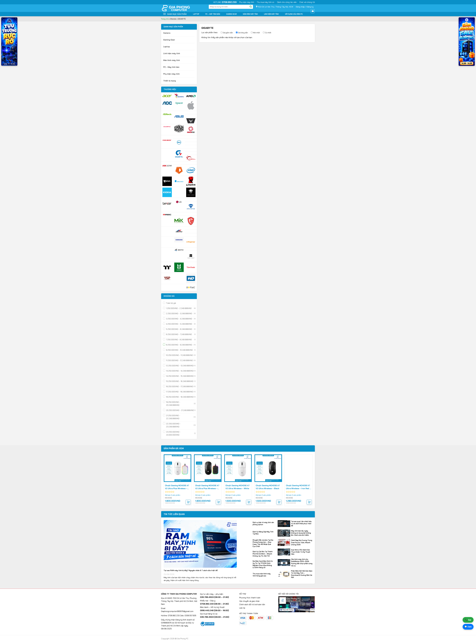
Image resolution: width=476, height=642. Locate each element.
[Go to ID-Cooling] (179, 170)
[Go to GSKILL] (191, 158)
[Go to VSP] (167, 278)
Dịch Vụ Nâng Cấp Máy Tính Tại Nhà (263, 533)
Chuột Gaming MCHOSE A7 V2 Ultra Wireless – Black (268, 487)
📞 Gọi (468, 620)
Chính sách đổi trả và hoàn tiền (252, 604)
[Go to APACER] (179, 103)
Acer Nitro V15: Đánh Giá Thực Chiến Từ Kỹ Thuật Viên (300, 552)
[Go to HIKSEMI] (167, 166)
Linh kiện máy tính (271, 14)
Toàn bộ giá (171, 303)
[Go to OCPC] (179, 231)
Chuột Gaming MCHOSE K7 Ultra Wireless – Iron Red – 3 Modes (298, 487)
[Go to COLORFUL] (167, 126)
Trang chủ (165, 19)
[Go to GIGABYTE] (179, 153)
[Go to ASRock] (167, 114)
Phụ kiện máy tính (246, 2)
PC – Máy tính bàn (212, 14)
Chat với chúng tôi (307, 2)
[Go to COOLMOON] (167, 140)
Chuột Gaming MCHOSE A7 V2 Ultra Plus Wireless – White (177, 487)
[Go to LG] (179, 202)
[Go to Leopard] (191, 192)
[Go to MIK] (179, 220)
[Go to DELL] (179, 142)
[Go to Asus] (179, 116)
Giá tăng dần (243, 33)
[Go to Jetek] (167, 181)
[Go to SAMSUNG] (179, 240)
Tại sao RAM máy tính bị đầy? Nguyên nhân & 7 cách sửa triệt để (191, 570)
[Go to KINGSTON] (191, 181)
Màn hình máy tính (250, 14)
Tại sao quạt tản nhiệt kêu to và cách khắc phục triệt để (301, 523)
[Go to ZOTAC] (191, 287)
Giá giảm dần (228, 33)
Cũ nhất (268, 33)
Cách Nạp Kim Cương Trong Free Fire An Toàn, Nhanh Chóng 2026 (301, 542)
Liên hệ (242, 608)
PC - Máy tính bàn (171, 67)
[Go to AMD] (191, 96)
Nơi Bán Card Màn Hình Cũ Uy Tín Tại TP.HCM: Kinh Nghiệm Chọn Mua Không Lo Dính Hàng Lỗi (263, 564)
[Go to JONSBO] (179, 181)
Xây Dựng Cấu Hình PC (294, 14)
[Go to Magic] (167, 214)
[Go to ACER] (167, 96)
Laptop (196, 14)
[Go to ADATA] (179, 95)
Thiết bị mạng (169, 81)
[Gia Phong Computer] (180, 8)
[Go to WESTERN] (191, 278)
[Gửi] (251, 7)
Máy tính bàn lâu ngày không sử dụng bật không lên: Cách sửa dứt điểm (301, 533)
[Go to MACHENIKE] (191, 206)
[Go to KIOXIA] (167, 192)
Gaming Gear (231, 14)
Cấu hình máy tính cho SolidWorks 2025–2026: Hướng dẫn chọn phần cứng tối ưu (301, 562)
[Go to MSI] (191, 221)
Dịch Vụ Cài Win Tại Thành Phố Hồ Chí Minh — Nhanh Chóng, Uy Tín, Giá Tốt (263, 554)
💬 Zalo (468, 626)
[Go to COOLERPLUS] (191, 129)
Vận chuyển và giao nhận (249, 601)
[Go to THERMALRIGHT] (191, 256)
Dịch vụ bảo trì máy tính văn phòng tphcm (263, 523)
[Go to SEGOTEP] (191, 242)
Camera (166, 33)
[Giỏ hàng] (313, 11)
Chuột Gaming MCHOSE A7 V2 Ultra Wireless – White (237, 487)
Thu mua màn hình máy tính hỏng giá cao (261, 575)
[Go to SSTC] (179, 249)
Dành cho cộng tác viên (287, 2)
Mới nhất (256, 33)
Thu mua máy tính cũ (265, 2)
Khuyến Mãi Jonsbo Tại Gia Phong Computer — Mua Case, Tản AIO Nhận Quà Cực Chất (263, 543)
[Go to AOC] (167, 103)
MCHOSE (168, 498)
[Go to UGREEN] (179, 267)
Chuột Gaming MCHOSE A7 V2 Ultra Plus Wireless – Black (207, 487)
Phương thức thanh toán (249, 597)
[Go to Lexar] (167, 203)
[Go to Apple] (191, 105)
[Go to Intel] (191, 170)
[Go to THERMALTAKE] (167, 267)
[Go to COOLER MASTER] (179, 128)
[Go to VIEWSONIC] (191, 267)
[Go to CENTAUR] (191, 121)
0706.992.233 (229, 2)
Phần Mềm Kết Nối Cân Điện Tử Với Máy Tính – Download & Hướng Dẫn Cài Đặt (301, 574)
